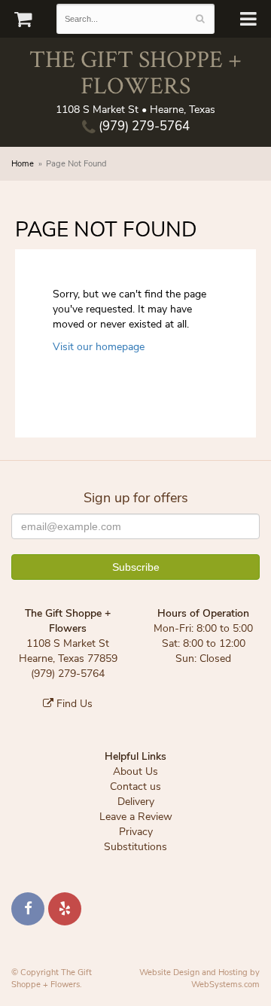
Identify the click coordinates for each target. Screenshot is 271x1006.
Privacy (136, 832)
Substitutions (135, 847)
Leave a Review (135, 816)
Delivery (135, 801)
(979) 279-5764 (143, 126)
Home (22, 163)
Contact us (135, 786)
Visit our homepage (99, 347)
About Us (135, 771)
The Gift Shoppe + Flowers (135, 71)
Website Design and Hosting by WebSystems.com (199, 978)
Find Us (73, 704)
